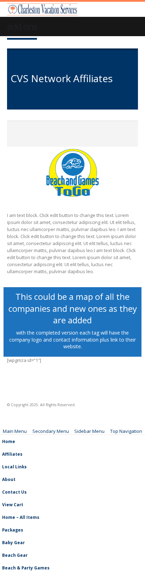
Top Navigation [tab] (126, 431)
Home (8, 441)
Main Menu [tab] (15, 431)
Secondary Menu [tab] (50, 431)
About (8, 479)
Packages (12, 530)
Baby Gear (13, 542)
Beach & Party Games (26, 567)
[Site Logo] (42, 9)
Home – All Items (20, 517)
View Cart (12, 504)
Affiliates (12, 454)
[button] (133, 9)
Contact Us (14, 492)
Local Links (14, 466)
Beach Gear (14, 555)
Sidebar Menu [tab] (89, 431)
